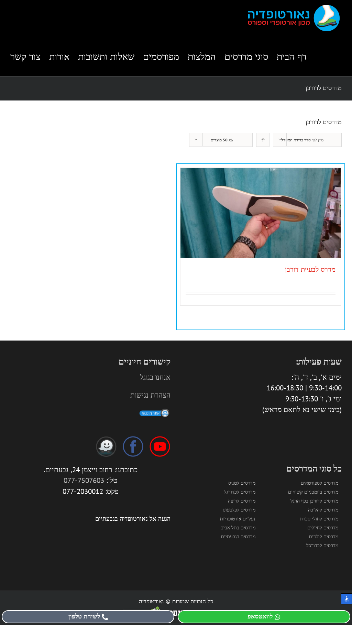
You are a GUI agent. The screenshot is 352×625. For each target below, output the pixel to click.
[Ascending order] (263, 140)
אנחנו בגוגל (155, 377)
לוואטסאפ (260, 616)
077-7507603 (84, 480)
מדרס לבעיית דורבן (310, 269)
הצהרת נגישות (150, 395)
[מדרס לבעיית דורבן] (260, 213)
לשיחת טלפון (84, 616)
